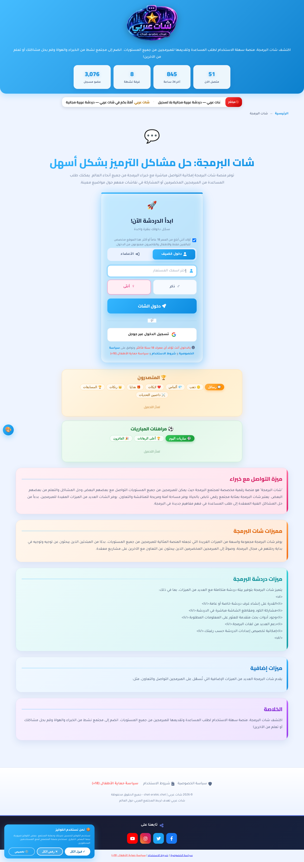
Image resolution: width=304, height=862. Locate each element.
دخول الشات (150, 306)
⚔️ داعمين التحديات (152, 395)
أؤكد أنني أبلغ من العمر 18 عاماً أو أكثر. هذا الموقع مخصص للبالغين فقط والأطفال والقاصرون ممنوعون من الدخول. (152, 242)
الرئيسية (281, 114)
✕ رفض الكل (50, 851)
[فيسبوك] (171, 838)
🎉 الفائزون (121, 438)
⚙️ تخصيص (21, 851)
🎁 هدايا (135, 387)
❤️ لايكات (154, 387)
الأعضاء (127, 254)
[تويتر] (158, 838)
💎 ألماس (175, 387)
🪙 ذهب (195, 387)
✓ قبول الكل (77, 851)
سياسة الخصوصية (192, 784)
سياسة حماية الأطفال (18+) (129, 354)
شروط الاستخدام (164, 354)
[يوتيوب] (132, 838)
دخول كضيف (171, 254)
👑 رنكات (115, 387)
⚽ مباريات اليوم (180, 438)
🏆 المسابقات (92, 387)
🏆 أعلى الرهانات (149, 438)
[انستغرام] (145, 838)
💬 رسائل (214, 387)
